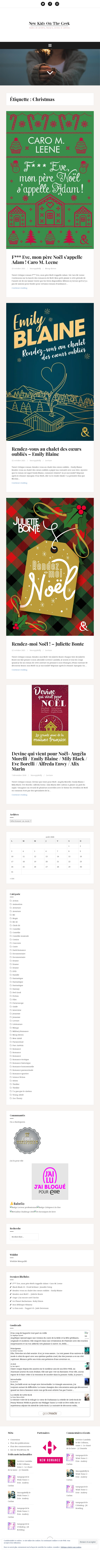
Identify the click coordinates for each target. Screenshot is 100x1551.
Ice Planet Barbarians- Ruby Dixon (28, 1301)
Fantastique (18, 978)
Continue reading (23, 289)
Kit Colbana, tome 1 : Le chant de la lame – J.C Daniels (20, 1467)
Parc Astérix (18, 1045)
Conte (15, 946)
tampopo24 (22, 1477)
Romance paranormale (23, 1070)
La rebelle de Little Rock (21, 1395)
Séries (15, 1080)
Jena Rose (15, 1382)
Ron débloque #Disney (22, 1304)
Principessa (16, 1348)
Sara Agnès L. (16, 1366)
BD (14, 915)
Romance (17, 1049)
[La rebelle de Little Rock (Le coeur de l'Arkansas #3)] (87, 1396)
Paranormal (18, 1042)
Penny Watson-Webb (18, 1397)
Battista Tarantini (18, 1351)
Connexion (15, 1439)
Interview (17, 1010)
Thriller (16, 1084)
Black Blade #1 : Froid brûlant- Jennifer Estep (32, 1287)
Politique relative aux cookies (71, 1547)
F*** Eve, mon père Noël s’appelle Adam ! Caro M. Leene (47, 259)
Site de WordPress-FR (19, 1450)
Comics (16, 939)
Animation (17, 904)
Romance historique (22, 1063)
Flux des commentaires (20, 1446)
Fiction (16, 996)
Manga (16, 1027)
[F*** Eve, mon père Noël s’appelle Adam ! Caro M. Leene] (49, 174)
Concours (17, 943)
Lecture (48, 460)
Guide (15, 1006)
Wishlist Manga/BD (18, 1261)
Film (15, 999)
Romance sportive (21, 1073)
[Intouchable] (87, 1381)
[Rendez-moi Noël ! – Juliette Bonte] (49, 561)
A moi (13, 1364)
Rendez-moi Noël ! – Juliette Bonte (48, 644)
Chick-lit (16, 925)
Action (15, 900)
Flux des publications (19, 1443)
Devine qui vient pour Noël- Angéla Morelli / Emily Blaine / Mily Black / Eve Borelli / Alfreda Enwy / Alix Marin (49, 761)
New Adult (17, 1038)
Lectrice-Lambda (24, 1461)
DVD (14, 971)
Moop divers (50, 268)
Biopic (15, 918)
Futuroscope (18, 1003)
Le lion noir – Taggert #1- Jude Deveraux (31, 1308)
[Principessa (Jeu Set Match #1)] (87, 1350)
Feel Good (17, 992)
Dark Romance (19, 950)
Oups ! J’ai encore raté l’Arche (26, 1297)
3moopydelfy (35, 268)
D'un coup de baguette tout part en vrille (29, 1333)
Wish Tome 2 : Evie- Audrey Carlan (19, 1482)
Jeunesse (16, 1013)
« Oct (12, 878)
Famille (16, 975)
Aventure (17, 907)
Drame (16, 960)
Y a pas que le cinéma (22, 1091)
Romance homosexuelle (23, 1066)
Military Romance (21, 1031)
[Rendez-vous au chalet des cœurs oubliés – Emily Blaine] (49, 366)
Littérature (17, 1024)
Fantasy (16, 989)
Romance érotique (21, 1059)
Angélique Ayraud (18, 1335)
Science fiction (19, 1077)
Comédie (16, 929)
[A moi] (87, 1366)
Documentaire (19, 953)
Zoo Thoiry (17, 1098)
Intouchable (16, 1379)
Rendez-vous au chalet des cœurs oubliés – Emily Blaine (46, 451)
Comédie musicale (21, 936)
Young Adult (18, 1094)
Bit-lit (15, 922)
